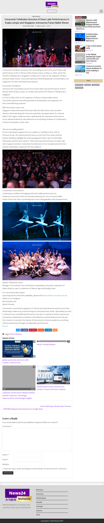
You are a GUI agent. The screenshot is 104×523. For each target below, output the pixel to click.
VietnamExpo (95, 85)
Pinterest (33, 330)
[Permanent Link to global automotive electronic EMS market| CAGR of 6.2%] (19, 349)
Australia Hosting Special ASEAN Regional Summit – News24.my (92, 37)
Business (37, 16)
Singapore (87, 85)
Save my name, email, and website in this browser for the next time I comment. (35, 468)
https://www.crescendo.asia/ (53, 295)
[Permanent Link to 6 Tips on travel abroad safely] (80, 48)
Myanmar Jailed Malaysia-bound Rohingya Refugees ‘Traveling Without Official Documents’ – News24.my (88, 24)
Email (5, 459)
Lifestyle (39, 506)
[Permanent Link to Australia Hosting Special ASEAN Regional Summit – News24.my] (80, 37)
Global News (41, 498)
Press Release (16, 334)
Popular (78, 17)
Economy (39, 494)
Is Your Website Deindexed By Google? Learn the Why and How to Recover (93, 57)
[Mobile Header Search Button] (101, 11)
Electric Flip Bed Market (46, 344)
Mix (56, 330)
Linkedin (49, 330)
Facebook (25, 330)
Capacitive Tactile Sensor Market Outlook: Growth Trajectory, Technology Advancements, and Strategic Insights (18, 395)
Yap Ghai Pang (79, 88)
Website (5, 464)
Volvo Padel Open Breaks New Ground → (56, 406)
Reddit (41, 330)
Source (5, 326)
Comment (7, 426)
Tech (38, 515)
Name (5, 454)
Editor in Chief (29, 26)
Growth (39, 502)
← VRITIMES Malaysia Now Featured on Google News (22, 409)
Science (39, 510)
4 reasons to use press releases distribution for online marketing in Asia (94, 69)
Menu (53, 11)
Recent (84, 17)
